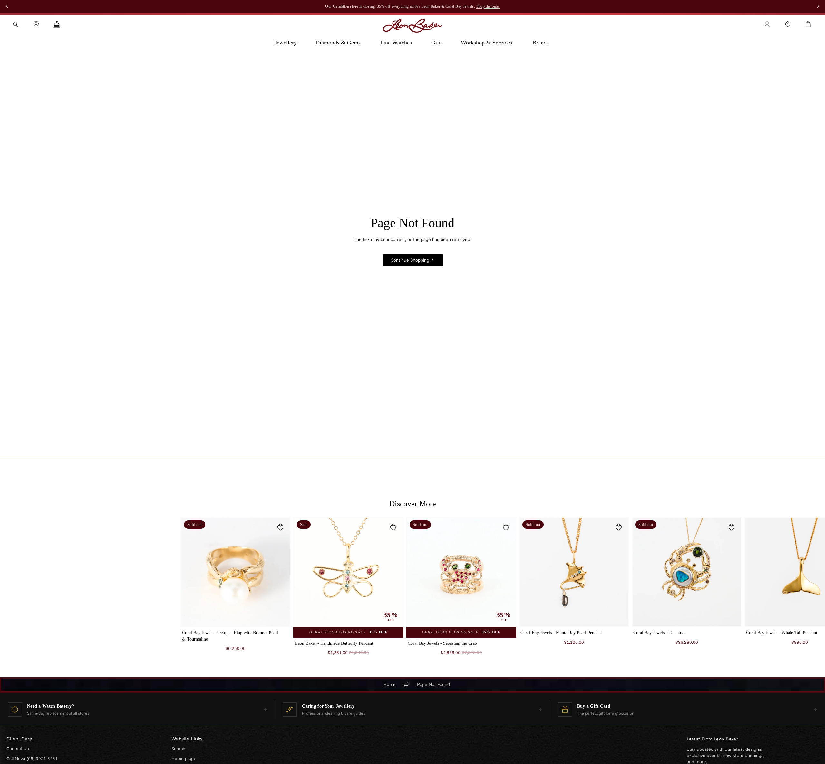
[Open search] (15, 24)
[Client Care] (57, 24)
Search (178, 748)
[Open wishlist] (787, 24)
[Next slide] (637, 589)
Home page (183, 758)
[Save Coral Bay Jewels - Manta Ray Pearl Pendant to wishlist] (619, 527)
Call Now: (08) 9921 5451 (32, 758)
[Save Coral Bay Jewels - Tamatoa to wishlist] (731, 527)
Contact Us (17, 748)
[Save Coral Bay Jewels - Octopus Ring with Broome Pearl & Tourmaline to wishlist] (280, 527)
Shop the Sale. (488, 6)
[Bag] (808, 24)
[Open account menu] (767, 24)
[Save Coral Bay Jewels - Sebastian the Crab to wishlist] (506, 527)
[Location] (36, 24)
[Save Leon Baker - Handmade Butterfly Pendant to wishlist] (393, 527)
